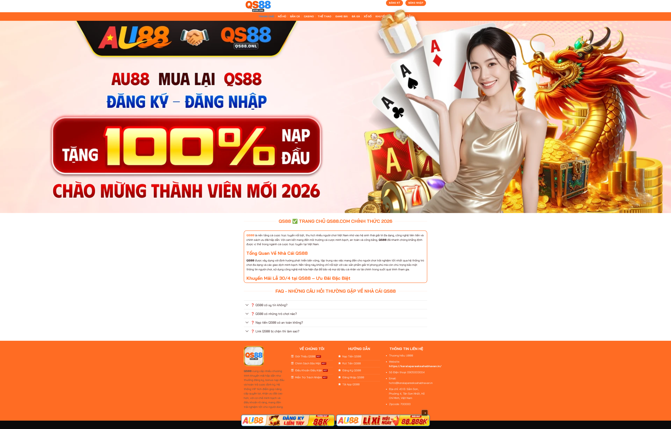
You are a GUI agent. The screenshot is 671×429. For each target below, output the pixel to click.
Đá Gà (356, 16)
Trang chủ (266, 16)
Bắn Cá (295, 16)
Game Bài (341, 16)
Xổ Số (367, 16)
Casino (309, 16)
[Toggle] (247, 305)
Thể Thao (324, 16)
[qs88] (258, 6)
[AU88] (288, 420)
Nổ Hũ (282, 16)
